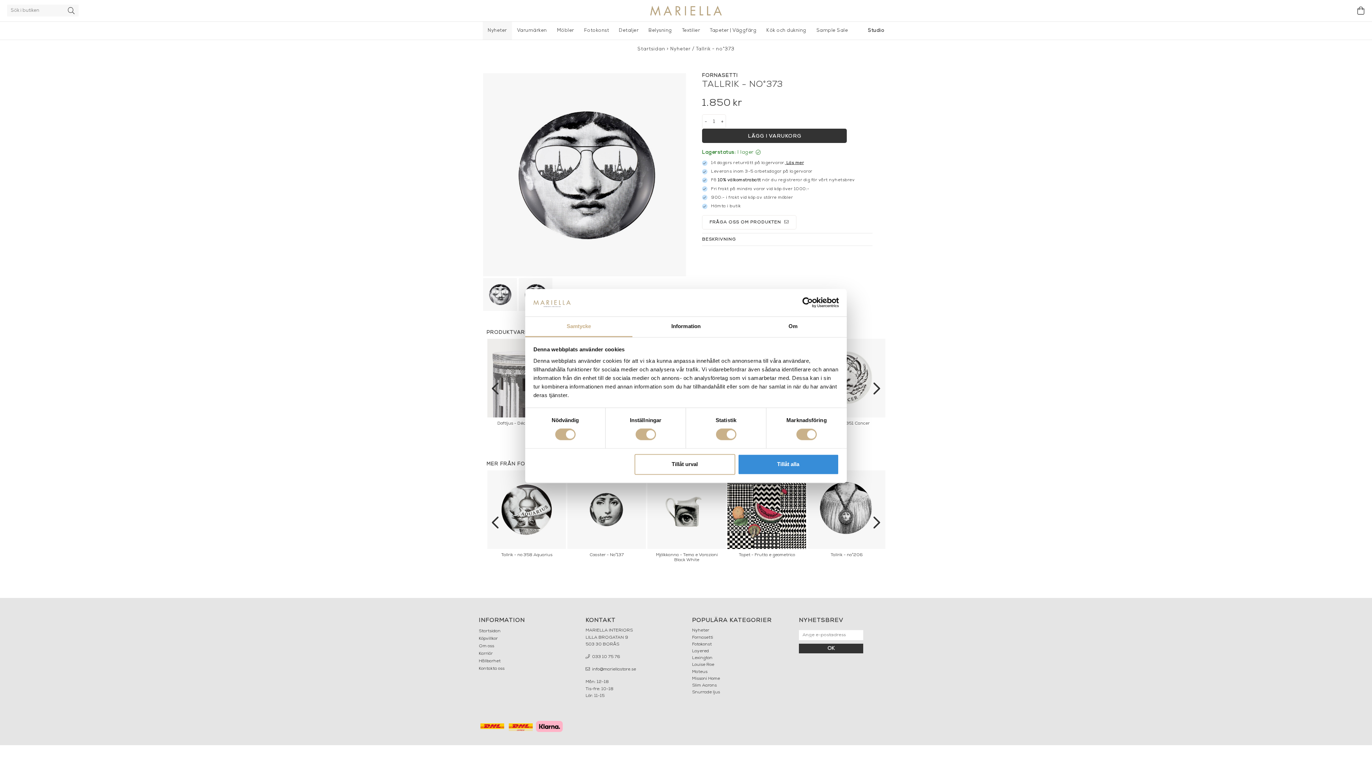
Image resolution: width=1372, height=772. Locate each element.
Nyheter (497, 30)
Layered (700, 651)
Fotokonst (596, 30)
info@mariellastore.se (613, 669)
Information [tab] (686, 326)
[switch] (646, 434)
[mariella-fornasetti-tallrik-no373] (584, 174)
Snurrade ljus (706, 692)
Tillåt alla (788, 464)
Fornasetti (702, 637)
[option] (847, 384)
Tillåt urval (685, 464)
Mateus (699, 672)
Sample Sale (832, 30)
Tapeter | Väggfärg (733, 30)
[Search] (71, 10)
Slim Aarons (704, 685)
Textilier (691, 30)
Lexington (702, 658)
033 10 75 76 (605, 657)
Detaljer (628, 30)
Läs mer (795, 163)
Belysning (660, 30)
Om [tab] (793, 326)
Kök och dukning (786, 30)
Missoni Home (706, 679)
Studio (876, 30)
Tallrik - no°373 (715, 49)
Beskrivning (719, 239)
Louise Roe (703, 665)
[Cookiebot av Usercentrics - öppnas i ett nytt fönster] (807, 302)
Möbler (565, 30)
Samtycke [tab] (579, 326)
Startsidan (651, 49)
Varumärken (532, 30)
